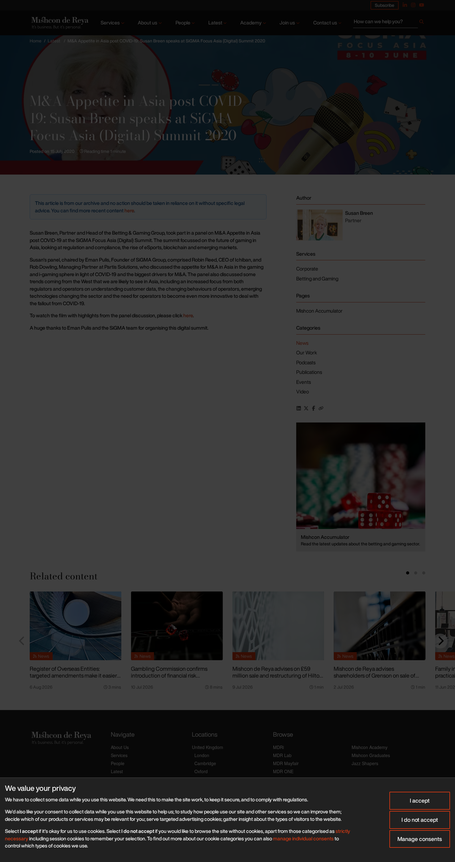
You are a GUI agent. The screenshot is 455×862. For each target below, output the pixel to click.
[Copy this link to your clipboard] (320, 408)
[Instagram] (413, 5)
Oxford (201, 771)
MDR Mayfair (286, 763)
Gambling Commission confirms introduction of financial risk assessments (169, 676)
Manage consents (419, 839)
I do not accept (419, 820)
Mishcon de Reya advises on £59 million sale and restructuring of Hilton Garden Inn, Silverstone (277, 676)
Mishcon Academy (370, 747)
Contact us (325, 22)
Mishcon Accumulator (319, 310)
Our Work (306, 352)
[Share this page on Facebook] (313, 408)
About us (147, 22)
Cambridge (205, 763)
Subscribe (384, 5)
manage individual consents (303, 838)
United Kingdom (207, 747)
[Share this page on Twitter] (306, 408)
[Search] (421, 23)
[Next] (440, 641)
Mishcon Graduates (371, 755)
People (183, 22)
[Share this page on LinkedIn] (298, 408)
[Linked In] (405, 5)
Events (303, 382)
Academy (251, 22)
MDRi (278, 747)
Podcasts (305, 362)
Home (35, 40)
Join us (287, 22)
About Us (120, 747)
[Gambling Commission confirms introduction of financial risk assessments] (177, 625)
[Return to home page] (59, 23)
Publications (309, 372)
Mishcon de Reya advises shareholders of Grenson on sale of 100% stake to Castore (374, 676)
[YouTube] (421, 5)
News (302, 343)
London (201, 755)
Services (110, 22)
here (129, 210)
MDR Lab (282, 755)
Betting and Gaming (317, 278)
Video (302, 391)
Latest (215, 22)
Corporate (307, 268)
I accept (420, 800)
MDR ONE (283, 771)
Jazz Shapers (365, 763)
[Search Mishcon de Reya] (389, 23)
